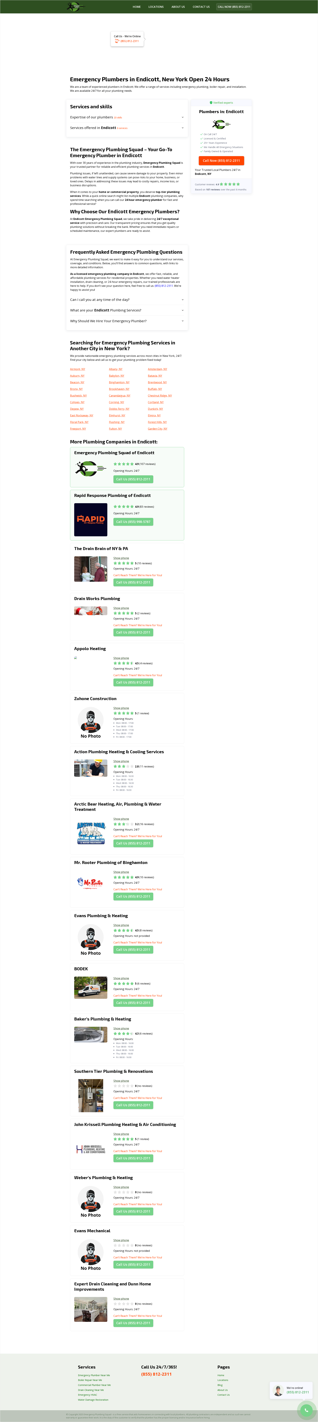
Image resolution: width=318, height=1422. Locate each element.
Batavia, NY (155, 376)
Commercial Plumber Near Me (94, 1385)
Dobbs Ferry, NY (119, 409)
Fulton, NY (115, 429)
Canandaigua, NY (119, 395)
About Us (178, 7)
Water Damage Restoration (93, 1399)
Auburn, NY (77, 376)
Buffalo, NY (155, 389)
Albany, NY (115, 369)
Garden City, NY (157, 429)
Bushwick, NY (78, 395)
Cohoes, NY (77, 402)
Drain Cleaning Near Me (91, 1390)
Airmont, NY (77, 369)
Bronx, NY (76, 389)
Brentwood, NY (157, 382)
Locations (156, 7)
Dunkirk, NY (155, 409)
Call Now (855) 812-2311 (221, 160)
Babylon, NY (116, 376)
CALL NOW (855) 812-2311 (234, 7)
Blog (220, 1385)
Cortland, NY (156, 402)
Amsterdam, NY (157, 369)
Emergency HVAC (87, 1394)
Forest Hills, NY (157, 422)
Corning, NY (116, 402)
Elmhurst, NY (117, 415)
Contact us (201, 7)
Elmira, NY (154, 415)
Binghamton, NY (119, 382)
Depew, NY (77, 409)
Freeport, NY (78, 429)
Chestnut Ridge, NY (160, 395)
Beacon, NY (77, 382)
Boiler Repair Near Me (90, 1380)
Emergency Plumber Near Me (94, 1375)
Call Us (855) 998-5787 (133, 521)
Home (137, 7)
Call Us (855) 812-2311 (133, 479)
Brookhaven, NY (119, 389)
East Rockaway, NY (81, 415)
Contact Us (223, 1394)
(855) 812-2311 (130, 41)
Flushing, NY (117, 422)
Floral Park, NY (79, 422)
